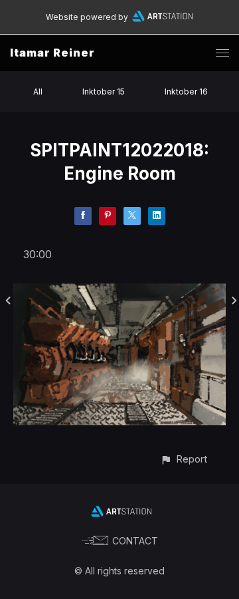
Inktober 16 (186, 92)
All (37, 92)
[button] (183, 459)
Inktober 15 (103, 92)
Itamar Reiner (52, 52)
